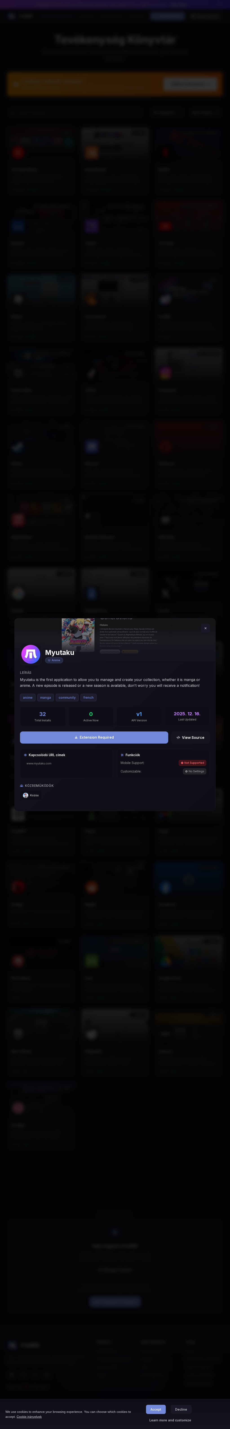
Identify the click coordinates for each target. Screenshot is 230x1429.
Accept (155, 1409)
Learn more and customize (170, 1420)
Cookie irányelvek (29, 1416)
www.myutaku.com (39, 763)
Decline (181, 1409)
